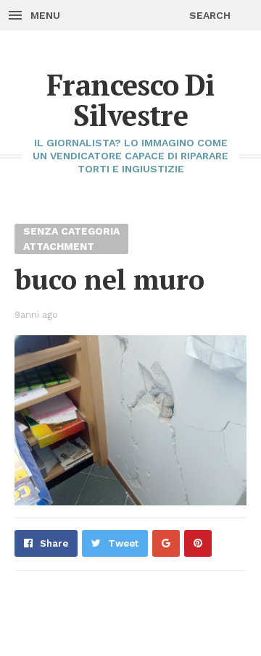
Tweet (123, 543)
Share (54, 543)
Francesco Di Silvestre (130, 99)
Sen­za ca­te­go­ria (71, 231)
